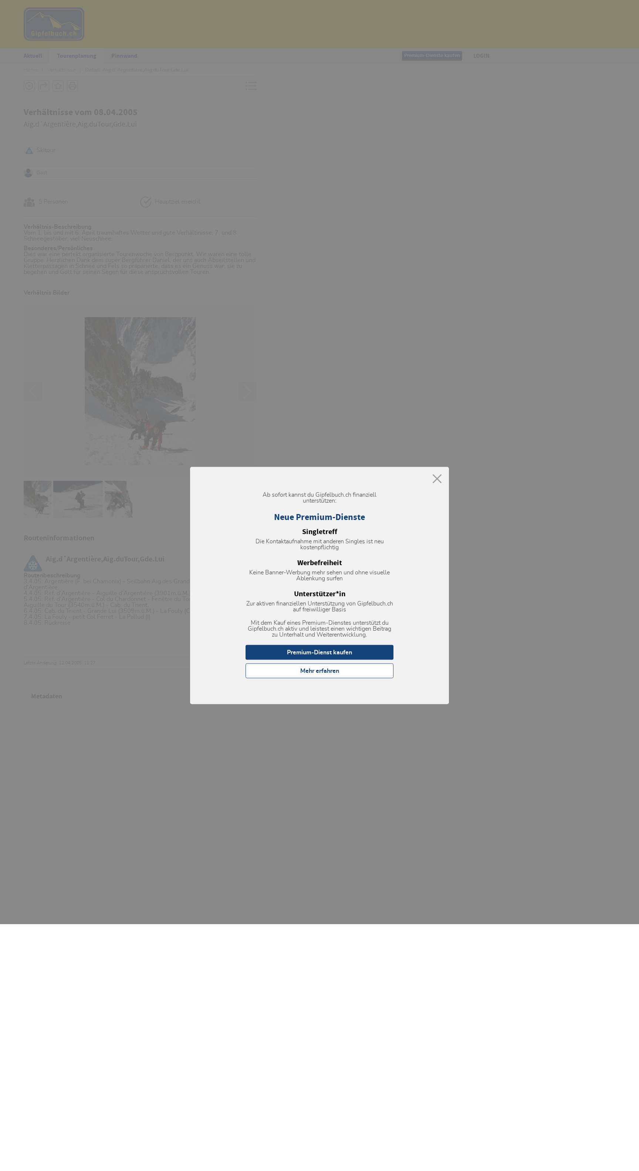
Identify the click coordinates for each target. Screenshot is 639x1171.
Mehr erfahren (319, 671)
